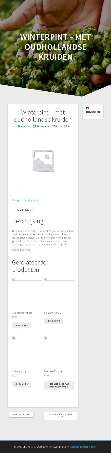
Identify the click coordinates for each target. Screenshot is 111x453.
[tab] (24, 210)
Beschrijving (24, 210)
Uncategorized (31, 200)
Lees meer (21, 325)
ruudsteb (26, 126)
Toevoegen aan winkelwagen (59, 385)
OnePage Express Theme (83, 446)
